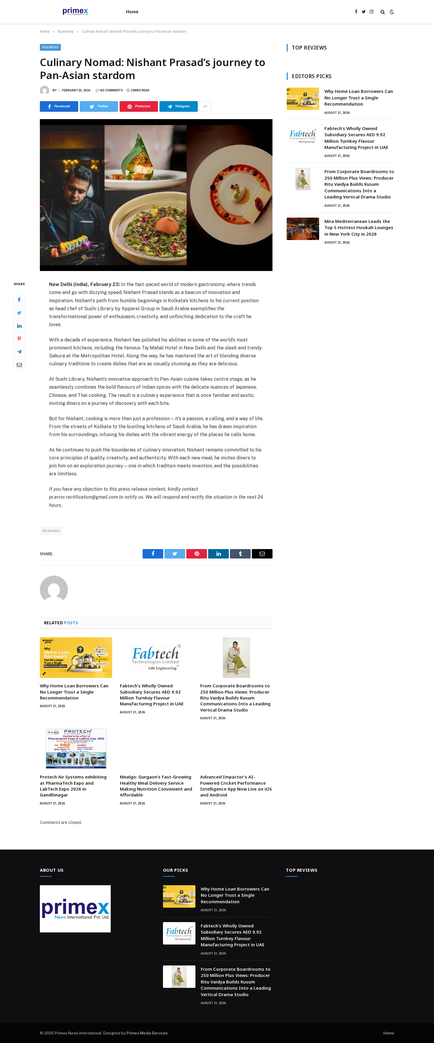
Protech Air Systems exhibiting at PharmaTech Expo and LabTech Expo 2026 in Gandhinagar (73, 786)
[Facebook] (19, 299)
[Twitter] (19, 312)
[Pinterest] (19, 338)
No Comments (111, 90)
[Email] (19, 364)
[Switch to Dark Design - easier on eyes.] (391, 11)
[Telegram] (19, 351)
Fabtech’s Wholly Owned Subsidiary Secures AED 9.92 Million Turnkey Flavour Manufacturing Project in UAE (152, 695)
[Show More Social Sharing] (205, 106)
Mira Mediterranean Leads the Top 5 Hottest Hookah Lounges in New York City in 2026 (358, 227)
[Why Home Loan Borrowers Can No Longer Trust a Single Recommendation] (76, 657)
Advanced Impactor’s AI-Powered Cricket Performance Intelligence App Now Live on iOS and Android (236, 786)
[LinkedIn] (19, 325)
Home (132, 11)
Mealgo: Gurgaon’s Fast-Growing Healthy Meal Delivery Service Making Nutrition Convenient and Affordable (156, 786)
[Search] (382, 12)
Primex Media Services (147, 1033)
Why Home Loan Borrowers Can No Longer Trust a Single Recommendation (74, 692)
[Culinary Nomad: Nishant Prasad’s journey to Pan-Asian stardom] (156, 195)
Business (50, 47)
